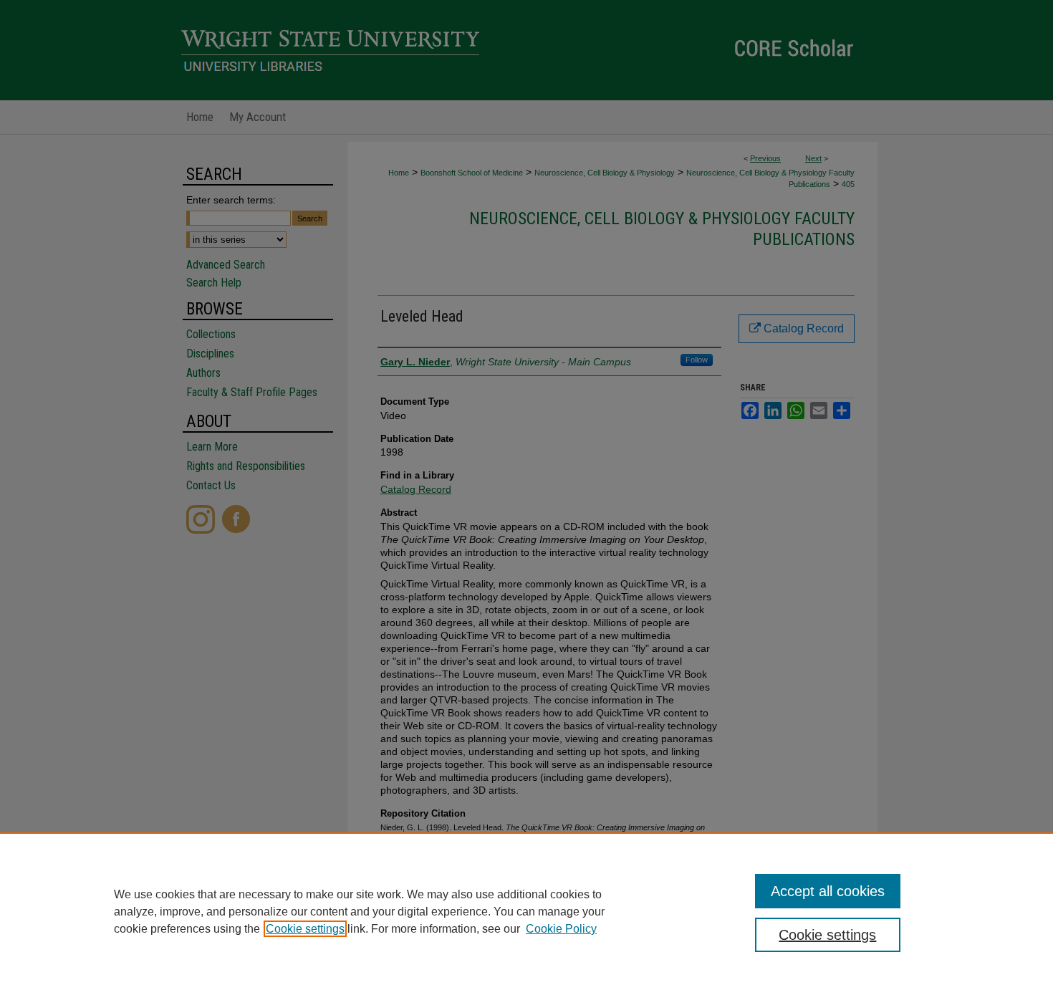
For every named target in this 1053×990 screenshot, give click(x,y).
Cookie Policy (561, 929)
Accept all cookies (828, 891)
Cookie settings (305, 929)
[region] (526, 911)
